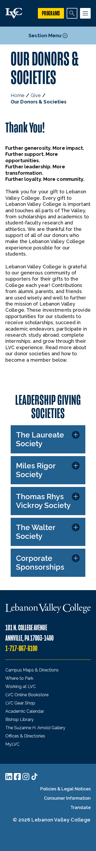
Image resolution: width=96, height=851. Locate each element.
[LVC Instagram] (25, 776)
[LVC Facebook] (17, 776)
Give (36, 95)
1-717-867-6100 (21, 648)
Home (18, 95)
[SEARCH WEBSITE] (72, 13)
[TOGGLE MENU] (85, 13)
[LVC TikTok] (34, 776)
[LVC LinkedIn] (8, 776)
